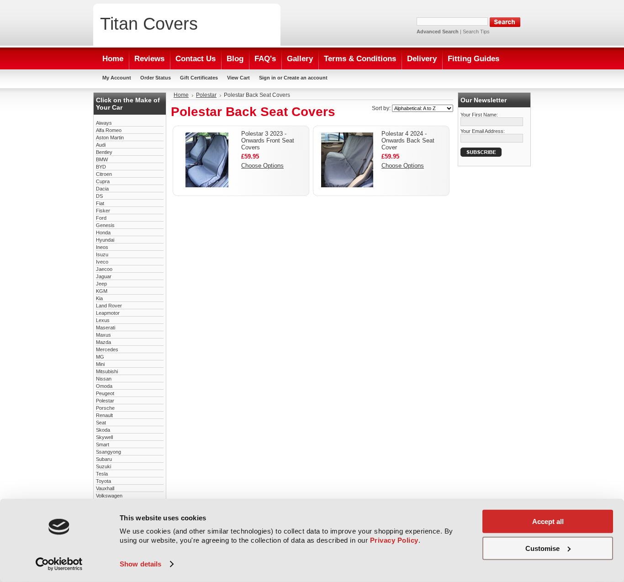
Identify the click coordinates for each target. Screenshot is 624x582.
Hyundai (105, 240)
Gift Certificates (199, 77)
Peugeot (105, 393)
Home (181, 95)
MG (100, 357)
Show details (140, 564)
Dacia (102, 188)
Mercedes (107, 349)
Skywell (104, 437)
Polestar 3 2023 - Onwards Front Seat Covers (267, 140)
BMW (102, 159)
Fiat (100, 203)
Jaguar (103, 276)
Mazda (103, 342)
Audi (101, 145)
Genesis (105, 225)
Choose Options (262, 165)
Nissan (103, 378)
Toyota (103, 481)
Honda (103, 232)
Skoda (103, 430)
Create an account (306, 77)
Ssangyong (108, 452)
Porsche (105, 408)
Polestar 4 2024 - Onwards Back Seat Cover (407, 140)
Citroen (104, 174)
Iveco (102, 262)
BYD (101, 166)
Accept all (548, 521)
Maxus (103, 335)
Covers (149, 23)
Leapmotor (108, 313)
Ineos (102, 247)
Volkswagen (109, 495)
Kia (99, 298)
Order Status (155, 77)
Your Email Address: (482, 131)
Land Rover (109, 305)
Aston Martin (110, 137)
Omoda (104, 386)
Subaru (104, 459)
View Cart (238, 77)
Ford (101, 218)
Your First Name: (479, 114)
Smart (102, 444)
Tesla (102, 473)
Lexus (103, 320)
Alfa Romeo (109, 130)
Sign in (267, 77)
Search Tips (476, 31)
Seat (101, 422)
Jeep (101, 283)
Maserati (105, 327)
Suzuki (103, 466)
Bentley (104, 152)
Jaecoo (104, 269)
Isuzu (102, 254)
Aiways (104, 123)
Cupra (103, 181)
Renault (104, 415)
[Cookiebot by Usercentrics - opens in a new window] (59, 564)
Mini (100, 364)
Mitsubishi (107, 371)
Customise (542, 548)
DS (99, 196)
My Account (116, 77)
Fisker (103, 210)
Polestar (105, 400)
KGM (101, 291)
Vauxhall (105, 488)
